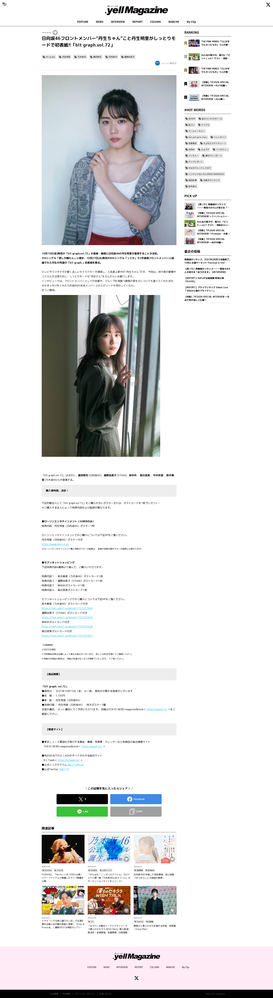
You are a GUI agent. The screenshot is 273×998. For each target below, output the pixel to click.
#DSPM (191, 118)
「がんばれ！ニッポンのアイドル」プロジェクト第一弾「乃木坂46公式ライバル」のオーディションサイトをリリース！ (109, 878)
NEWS (99, 22)
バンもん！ (193, 155)
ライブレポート (195, 161)
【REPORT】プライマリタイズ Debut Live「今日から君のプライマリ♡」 (206, 289)
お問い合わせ (105, 993)
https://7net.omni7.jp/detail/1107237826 (67, 626)
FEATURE (82, 22)
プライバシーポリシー (85, 993)
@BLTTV (64, 769)
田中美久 (192, 186)
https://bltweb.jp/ (68, 760)
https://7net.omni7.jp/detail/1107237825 (67, 617)
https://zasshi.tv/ (156, 709)
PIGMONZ (48, 870)
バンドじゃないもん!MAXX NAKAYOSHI (206, 174)
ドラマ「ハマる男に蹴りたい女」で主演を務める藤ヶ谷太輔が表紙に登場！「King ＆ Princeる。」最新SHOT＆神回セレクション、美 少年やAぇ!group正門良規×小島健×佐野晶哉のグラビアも (63, 924)
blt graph (50, 56)
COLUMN (155, 22)
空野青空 (192, 143)
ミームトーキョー (196, 131)
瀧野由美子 (129, 56)
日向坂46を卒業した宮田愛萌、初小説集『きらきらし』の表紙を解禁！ (154, 876)
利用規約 (66, 993)
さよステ (205, 149)
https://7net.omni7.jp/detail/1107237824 (67, 608)
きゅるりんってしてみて (199, 168)
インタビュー (222, 149)
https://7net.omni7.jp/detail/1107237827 (67, 636)
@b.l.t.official (75, 764)
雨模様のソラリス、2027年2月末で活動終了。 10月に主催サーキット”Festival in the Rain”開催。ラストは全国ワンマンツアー (207, 261)
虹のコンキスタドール (212, 118)
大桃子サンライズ (211, 180)
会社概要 (54, 993)
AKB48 (191, 149)
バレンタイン (220, 137)
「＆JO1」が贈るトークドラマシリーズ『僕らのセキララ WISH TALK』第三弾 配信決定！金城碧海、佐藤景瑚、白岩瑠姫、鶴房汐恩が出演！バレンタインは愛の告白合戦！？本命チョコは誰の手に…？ (109, 929)
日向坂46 (113, 56)
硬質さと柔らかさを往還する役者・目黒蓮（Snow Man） (155, 927)
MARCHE (173, 22)
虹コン (191, 124)
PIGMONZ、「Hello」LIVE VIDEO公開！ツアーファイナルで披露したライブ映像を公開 (63, 878)
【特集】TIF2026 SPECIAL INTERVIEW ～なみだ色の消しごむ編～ (206, 298)
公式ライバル (107, 870)
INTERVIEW (118, 22)
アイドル (205, 124)
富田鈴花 (97, 56)
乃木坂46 (81, 56)
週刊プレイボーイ (213, 155)
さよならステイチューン (214, 143)
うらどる (60, 870)
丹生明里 (66, 56)
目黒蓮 (150, 922)
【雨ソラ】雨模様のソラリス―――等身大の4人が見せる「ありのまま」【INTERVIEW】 (207, 270)
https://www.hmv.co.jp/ (55, 544)
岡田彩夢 (192, 180)
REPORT (137, 22)
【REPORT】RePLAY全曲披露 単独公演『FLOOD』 (204, 280)
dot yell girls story (197, 137)
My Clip (191, 22)
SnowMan (139, 922)
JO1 (92, 922)
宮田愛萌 (139, 870)
